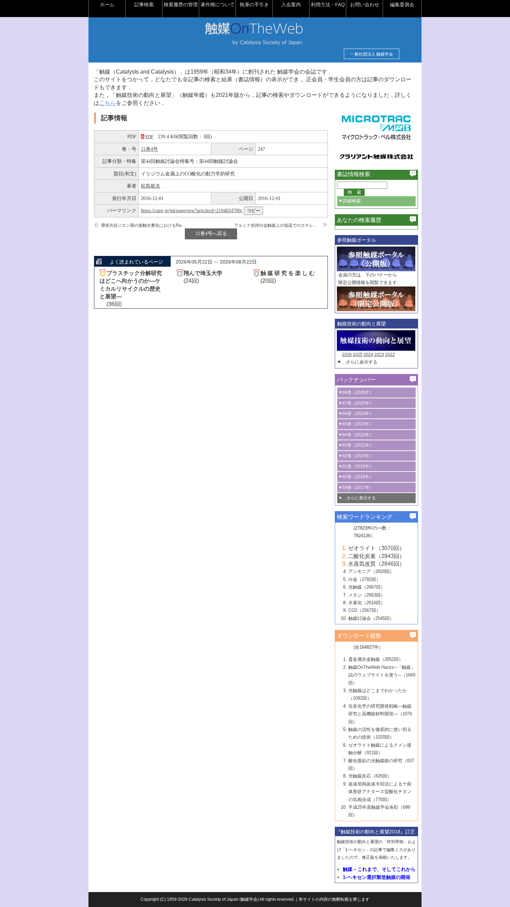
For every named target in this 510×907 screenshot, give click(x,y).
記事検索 (144, 4)
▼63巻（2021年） (356, 445)
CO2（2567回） (364, 610)
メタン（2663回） (366, 595)
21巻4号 (149, 149)
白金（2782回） (364, 579)
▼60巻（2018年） (356, 476)
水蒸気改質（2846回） (376, 564)
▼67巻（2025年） (356, 403)
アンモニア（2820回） (371, 571)
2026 (347, 354)
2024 (368, 354)
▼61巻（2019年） (356, 466)
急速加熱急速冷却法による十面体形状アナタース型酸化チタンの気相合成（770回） (379, 791)
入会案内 (291, 4)
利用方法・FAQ (328, 4)
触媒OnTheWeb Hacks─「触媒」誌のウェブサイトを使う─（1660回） (381, 675)
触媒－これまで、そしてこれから (379, 869)
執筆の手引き (254, 4)
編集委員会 (402, 4)
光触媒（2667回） (366, 587)
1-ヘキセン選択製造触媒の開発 (376, 877)
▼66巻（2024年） (356, 413)
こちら (107, 103)
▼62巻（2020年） (356, 456)
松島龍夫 (150, 186)
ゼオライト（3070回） (376, 548)
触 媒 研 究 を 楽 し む (288, 273)
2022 (390, 354)
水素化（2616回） (366, 602)
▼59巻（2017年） (356, 487)
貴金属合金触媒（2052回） (375, 659)
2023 (379, 354)
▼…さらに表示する (357, 362)
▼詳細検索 (349, 200)
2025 (358, 354)
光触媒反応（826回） (370, 776)
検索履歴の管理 (181, 4)
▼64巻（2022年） (356, 434)
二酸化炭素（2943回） (376, 556)
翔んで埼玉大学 (203, 273)
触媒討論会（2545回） (371, 618)
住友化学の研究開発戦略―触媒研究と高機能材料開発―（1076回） (380, 714)
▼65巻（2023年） (356, 424)
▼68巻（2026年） (356, 392)
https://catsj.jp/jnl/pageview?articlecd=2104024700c (192, 210)
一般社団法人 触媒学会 (371, 54)
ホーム (107, 4)
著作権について (218, 4)
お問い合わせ (364, 4)
